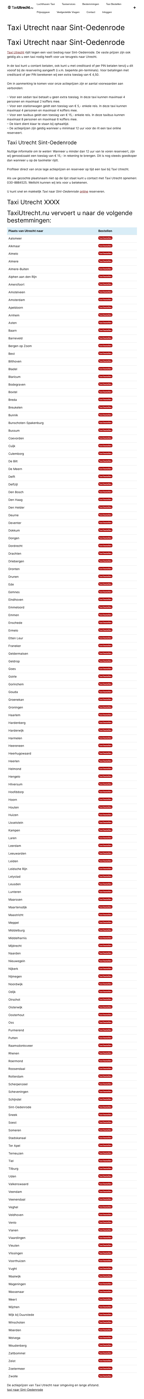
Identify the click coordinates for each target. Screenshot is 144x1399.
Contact (91, 12)
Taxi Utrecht (15, 52)
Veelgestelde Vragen (68, 12)
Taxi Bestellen (113, 4)
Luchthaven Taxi (46, 4)
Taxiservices (68, 4)
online (84, 191)
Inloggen (107, 12)
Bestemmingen (90, 4)
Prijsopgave (43, 12)
